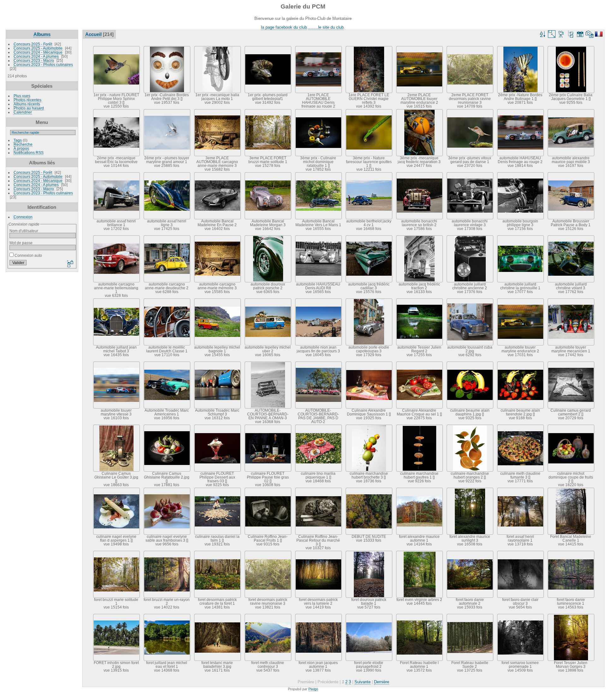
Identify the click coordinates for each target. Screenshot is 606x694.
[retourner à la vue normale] (571, 34)
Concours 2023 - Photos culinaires (43, 64)
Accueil (93, 34)
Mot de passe (21, 243)
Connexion (23, 217)
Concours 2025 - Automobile (38, 48)
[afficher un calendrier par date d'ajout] (580, 34)
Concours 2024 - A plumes (36, 56)
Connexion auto (28, 255)
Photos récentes (27, 100)
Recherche (23, 144)
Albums (41, 34)
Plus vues (22, 96)
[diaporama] (561, 34)
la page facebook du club (284, 27)
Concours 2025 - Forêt (33, 44)
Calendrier (23, 112)
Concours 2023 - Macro (34, 60)
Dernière (381, 681)
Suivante (362, 681)
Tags (18, 140)
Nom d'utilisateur (23, 231)
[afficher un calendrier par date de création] (589, 34)
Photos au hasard (29, 108)
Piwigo (313, 689)
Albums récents (27, 104)
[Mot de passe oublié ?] (70, 264)
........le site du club (326, 27)
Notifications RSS (29, 152)
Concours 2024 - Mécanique (38, 52)
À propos (21, 148)
